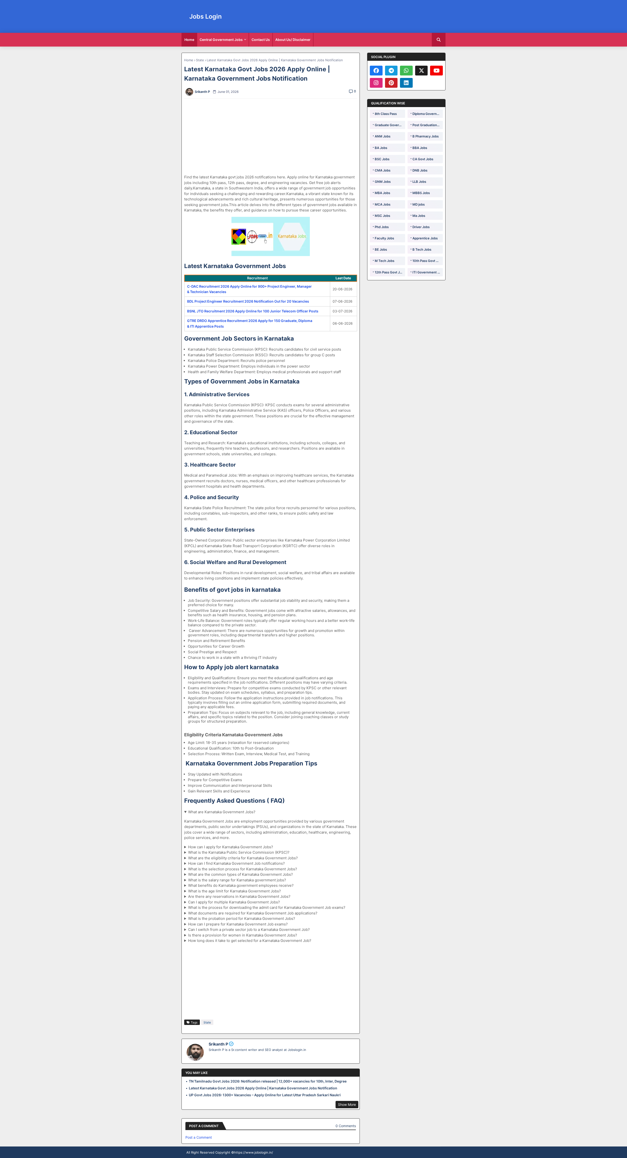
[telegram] (391, 70)
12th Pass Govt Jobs (390, 272)
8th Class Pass (386, 114)
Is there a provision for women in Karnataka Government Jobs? (242, 935)
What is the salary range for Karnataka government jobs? (237, 880)
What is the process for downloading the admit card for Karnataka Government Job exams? (266, 907)
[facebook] (376, 70)
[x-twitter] (421, 70)
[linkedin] (406, 83)
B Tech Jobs (421, 249)
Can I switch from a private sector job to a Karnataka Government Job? (249, 929)
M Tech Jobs (384, 261)
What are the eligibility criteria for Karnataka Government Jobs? (243, 858)
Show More (347, 1104)
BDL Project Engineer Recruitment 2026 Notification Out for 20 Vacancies (248, 301)
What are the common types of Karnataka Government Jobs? (240, 874)
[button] (439, 40)
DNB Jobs (419, 170)
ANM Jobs (382, 136)
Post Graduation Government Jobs (427, 125)
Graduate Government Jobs (390, 125)
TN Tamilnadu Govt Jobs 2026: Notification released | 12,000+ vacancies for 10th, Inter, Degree (268, 1081)
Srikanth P (218, 1044)
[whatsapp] (406, 70)
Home (189, 39)
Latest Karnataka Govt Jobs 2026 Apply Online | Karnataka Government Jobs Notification (263, 1088)
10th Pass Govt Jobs (427, 261)
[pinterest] (391, 83)
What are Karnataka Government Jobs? (221, 812)
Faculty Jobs (384, 238)
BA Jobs (381, 148)
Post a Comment (198, 1137)
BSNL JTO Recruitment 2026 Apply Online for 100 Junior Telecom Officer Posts (252, 311)
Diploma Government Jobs (427, 114)
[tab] (189, 40)
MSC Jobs (382, 216)
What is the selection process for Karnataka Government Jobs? (242, 869)
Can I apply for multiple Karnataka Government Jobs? (234, 902)
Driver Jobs (421, 227)
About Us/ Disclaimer (293, 39)
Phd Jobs (382, 227)
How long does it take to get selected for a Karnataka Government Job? (249, 940)
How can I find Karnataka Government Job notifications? (236, 863)
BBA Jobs (419, 148)
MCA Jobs (382, 204)
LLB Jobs (419, 182)
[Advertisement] (273, 136)
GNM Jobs (383, 182)
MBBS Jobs (421, 193)
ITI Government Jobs (427, 272)
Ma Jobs (418, 216)
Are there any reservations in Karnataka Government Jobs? (239, 896)
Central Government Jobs (221, 39)
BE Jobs (381, 249)
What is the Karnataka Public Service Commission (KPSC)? (238, 852)
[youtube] (436, 70)
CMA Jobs (382, 170)
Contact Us (261, 39)
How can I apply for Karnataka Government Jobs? (230, 847)
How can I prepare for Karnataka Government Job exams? (238, 924)
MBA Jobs (382, 193)
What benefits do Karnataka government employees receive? (241, 885)
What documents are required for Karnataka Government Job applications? (252, 913)
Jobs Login (205, 16)
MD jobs (418, 204)
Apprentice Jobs (425, 238)
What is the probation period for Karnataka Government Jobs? (241, 918)
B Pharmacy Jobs (425, 136)
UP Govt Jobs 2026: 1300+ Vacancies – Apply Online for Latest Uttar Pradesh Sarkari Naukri (265, 1095)
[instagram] (376, 83)
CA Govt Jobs (422, 159)
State (200, 60)
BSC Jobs (382, 159)
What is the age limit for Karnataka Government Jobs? (234, 891)
